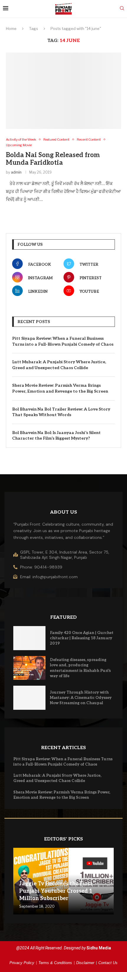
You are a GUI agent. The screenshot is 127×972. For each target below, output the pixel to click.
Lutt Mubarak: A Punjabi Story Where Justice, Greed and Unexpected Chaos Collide (59, 364)
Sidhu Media (99, 948)
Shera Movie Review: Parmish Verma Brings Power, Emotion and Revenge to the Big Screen (60, 388)
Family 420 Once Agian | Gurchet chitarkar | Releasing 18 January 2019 (81, 638)
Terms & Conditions (55, 963)
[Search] (122, 8)
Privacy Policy (21, 963)
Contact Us (108, 963)
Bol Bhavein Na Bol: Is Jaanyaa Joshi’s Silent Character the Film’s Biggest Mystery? (56, 435)
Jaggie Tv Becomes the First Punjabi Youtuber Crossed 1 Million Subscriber (55, 891)
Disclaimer (85, 963)
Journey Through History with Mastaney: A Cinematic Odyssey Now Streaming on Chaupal (81, 697)
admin (16, 172)
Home (11, 28)
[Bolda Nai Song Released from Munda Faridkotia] (63, 91)
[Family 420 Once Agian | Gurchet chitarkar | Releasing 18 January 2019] (29, 638)
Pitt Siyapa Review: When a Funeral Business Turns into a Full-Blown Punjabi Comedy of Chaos (62, 341)
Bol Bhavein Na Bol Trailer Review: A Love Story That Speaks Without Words (61, 412)
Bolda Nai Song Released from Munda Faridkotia (53, 159)
